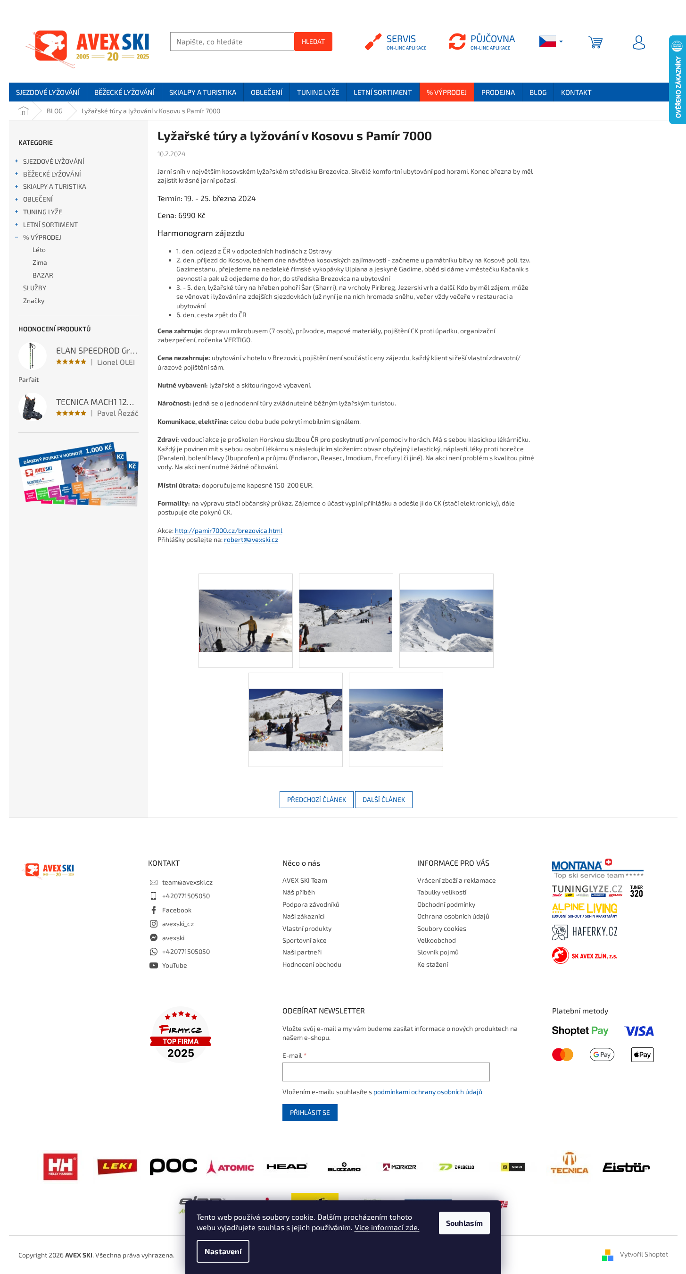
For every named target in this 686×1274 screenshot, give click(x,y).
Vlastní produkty (306, 928)
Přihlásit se (310, 1112)
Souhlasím (464, 1222)
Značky (33, 300)
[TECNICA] (569, 1166)
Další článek (384, 799)
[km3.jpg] (446, 604)
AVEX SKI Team (304, 880)
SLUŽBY (34, 288)
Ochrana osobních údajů (453, 916)
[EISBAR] (626, 1166)
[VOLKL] (513, 1166)
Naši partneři (302, 952)
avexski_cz (178, 924)
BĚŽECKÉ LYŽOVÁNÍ (52, 174)
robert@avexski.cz (251, 539)
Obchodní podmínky (446, 904)
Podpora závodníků (310, 904)
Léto (39, 249)
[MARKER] (399, 1166)
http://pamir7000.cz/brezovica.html (228, 530)
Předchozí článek (316, 799)
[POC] (173, 1166)
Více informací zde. (387, 1227)
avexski (173, 938)
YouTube (174, 965)
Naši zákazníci (303, 916)
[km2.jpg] (346, 604)
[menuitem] (48, 92)
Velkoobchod (436, 940)
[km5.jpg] (396, 703)
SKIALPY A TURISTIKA (54, 186)
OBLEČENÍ (38, 199)
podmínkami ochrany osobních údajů (427, 1092)
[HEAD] (286, 1166)
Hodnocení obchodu (311, 964)
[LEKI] (117, 1166)
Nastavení (223, 1251)
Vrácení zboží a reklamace (456, 880)
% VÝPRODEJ (42, 237)
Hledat (313, 41)
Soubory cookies (441, 928)
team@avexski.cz (187, 882)
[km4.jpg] (295, 703)
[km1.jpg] (245, 604)
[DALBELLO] (456, 1166)
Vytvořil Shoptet (644, 1254)
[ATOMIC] (230, 1166)
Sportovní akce (304, 940)
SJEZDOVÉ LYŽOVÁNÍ (53, 161)
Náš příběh (298, 892)
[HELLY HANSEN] (60, 1166)
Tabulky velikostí (441, 892)
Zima (40, 262)
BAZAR (43, 275)
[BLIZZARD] (343, 1166)
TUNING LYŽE (42, 212)
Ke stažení (432, 964)
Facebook (176, 910)
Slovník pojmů (438, 952)
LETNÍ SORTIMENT (50, 224)
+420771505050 (186, 896)
